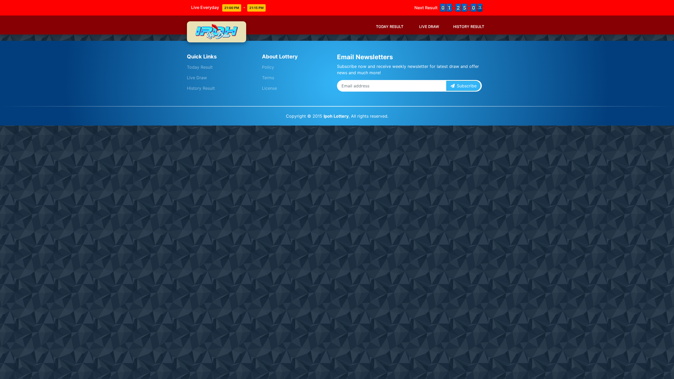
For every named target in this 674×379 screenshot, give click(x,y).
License (269, 88)
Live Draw (429, 26)
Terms (268, 77)
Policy (268, 67)
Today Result (389, 26)
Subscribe (466, 85)
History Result (468, 26)
